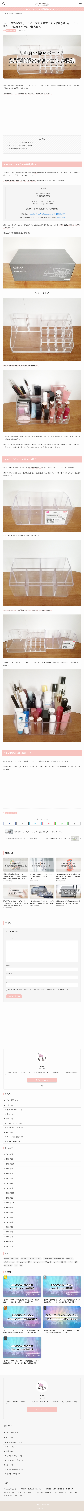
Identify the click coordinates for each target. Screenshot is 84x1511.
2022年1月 (10, 1188)
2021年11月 (10, 1198)
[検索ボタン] (3, 3)
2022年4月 (10, 1178)
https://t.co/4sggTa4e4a (37, 214)
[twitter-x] (42, 1086)
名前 (8, 966)
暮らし (10, 1114)
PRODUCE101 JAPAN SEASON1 (31, 1258)
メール (9, 974)
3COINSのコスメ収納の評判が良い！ (21, 142)
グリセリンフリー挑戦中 (24, 1262)
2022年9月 (10, 1169)
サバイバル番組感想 (15, 1137)
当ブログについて (42, 1080)
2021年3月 (10, 1237)
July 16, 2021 (60, 217)
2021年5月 (10, 1227)
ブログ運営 (12, 1100)
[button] (9, 823)
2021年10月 (10, 1203)
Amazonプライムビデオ (11, 1258)
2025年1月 (10, 1154)
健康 (76, 1262)
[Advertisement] (42, 115)
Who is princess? (9, 1262)
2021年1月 (10, 1246)
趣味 (9, 1132)
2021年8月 (10, 1212)
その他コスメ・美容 (15, 1128)
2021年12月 (10, 1193)
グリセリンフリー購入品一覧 (42, 1262)
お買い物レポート (10, 30)
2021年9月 (10, 1207)
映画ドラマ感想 (13, 1141)
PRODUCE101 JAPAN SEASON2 (54, 1258)
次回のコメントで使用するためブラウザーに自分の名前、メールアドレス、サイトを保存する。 (39, 989)
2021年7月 (10, 1217)
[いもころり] (42, 3)
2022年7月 (10, 1174)
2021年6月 (10, 1222)
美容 (9, 1119)
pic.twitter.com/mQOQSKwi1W (55, 214)
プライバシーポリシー (42, 1504)
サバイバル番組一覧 (60, 1262)
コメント (9, 938)
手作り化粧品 (8, 1265)
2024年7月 (10, 1159)
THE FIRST (69, 1258)
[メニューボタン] (80, 3)
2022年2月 (10, 1183)
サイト (8, 982)
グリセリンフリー (14, 1123)
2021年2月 (10, 1241)
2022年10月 (10, 1164)
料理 (16, 1265)
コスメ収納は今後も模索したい (19, 149)
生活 (9, 1105)
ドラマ (70, 1262)
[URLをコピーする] (74, 823)
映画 (21, 1265)
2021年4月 (10, 1232)
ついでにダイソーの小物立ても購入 (20, 145)
